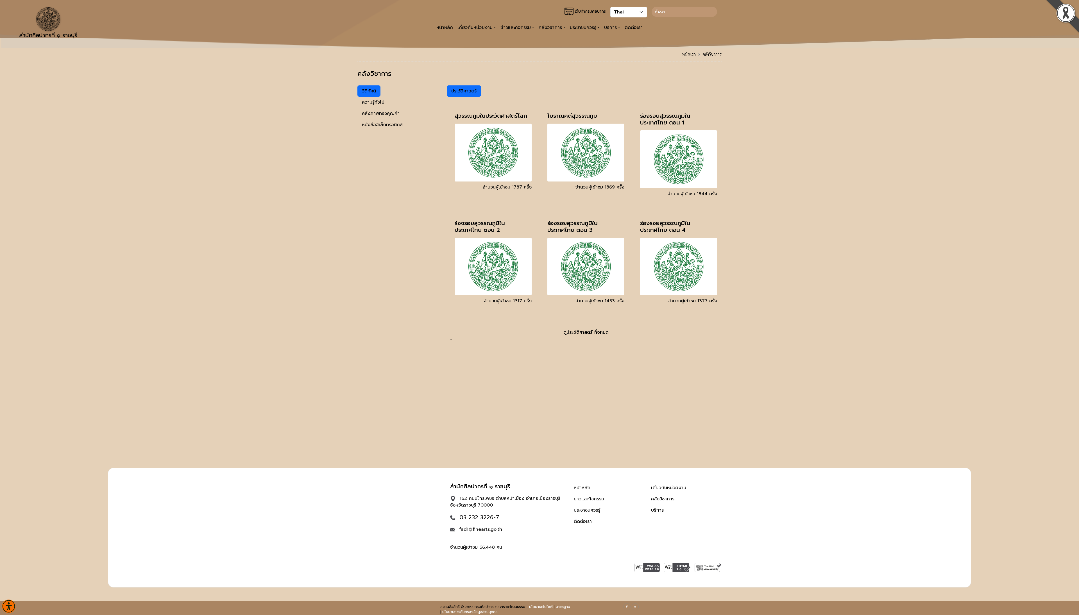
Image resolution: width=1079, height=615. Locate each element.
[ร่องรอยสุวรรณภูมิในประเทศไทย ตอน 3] (585, 266)
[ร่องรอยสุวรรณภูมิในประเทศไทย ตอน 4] (678, 266)
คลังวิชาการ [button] (550, 27)
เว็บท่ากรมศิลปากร (589, 11)
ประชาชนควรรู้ (587, 510)
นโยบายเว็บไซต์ (541, 606)
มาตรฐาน (563, 606)
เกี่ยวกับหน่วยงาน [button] (475, 27)
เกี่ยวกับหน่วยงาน (668, 487)
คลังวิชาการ (712, 53)
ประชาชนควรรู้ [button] (583, 27)
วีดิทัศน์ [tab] (369, 91)
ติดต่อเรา (634, 27)
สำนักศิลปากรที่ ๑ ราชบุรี (48, 35)
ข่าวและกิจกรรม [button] (515, 27)
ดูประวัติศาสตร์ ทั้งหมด (586, 332)
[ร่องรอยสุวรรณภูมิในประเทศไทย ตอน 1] (678, 159)
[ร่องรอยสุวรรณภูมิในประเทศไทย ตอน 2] (493, 266)
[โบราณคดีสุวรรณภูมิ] (585, 152)
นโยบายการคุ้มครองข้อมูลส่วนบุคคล (470, 611)
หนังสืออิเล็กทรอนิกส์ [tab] (382, 124)
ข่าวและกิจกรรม (589, 499)
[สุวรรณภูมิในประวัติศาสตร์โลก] (493, 152)
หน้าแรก (689, 53)
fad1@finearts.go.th (480, 529)
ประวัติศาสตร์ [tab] (464, 91)
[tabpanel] (586, 213)
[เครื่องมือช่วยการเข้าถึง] (8, 606)
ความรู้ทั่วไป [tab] (373, 102)
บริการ (657, 510)
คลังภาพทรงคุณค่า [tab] (381, 113)
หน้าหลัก (444, 27)
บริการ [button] (610, 27)
